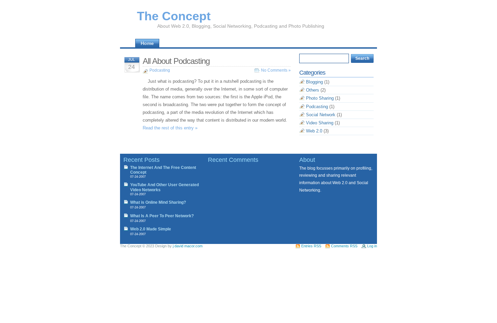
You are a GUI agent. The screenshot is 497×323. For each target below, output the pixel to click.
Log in (372, 246)
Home (147, 43)
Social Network (320, 114)
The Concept (174, 16)
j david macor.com (188, 246)
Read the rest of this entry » (170, 127)
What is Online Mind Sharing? (158, 202)
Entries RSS (311, 246)
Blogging (314, 81)
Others (312, 90)
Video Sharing (319, 122)
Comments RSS (344, 246)
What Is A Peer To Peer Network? (162, 216)
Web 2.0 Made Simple (150, 229)
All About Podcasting (176, 61)
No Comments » (276, 70)
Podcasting (159, 70)
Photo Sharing (320, 98)
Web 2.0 (314, 130)
